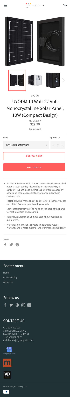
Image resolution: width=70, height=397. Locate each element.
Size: (5, 138)
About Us (8, 282)
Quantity (55, 138)
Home (6, 272)
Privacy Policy (10, 277)
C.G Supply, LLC (20, 387)
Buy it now (34, 167)
